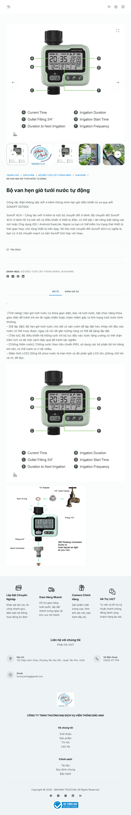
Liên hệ (65, 746)
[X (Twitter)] (13, 276)
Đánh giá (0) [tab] (72, 291)
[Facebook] (7, 276)
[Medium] (80, 796)
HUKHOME (67, 271)
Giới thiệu (65, 734)
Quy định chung (65, 769)
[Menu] (123, 6)
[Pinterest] (18, 276)
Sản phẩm (65, 738)
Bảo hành (65, 773)
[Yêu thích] (109, 7)
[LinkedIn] (23, 276)
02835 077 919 (111, 660)
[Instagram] (65, 796)
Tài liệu (65, 765)
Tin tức (65, 742)
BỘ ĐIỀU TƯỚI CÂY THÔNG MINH (40, 271)
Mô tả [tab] (55, 291)
